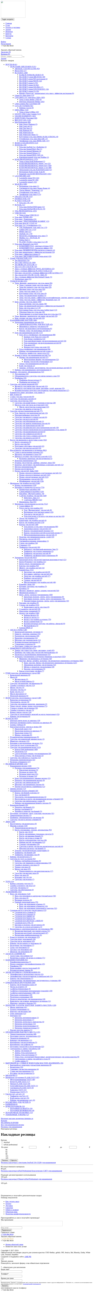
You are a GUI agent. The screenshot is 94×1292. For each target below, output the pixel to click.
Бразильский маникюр (20, 675)
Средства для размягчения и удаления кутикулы (35, 403)
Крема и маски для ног (20, 712)
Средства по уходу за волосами (24, 745)
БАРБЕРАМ (11, 1104)
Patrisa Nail (24, 240)
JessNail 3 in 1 (25, 234)
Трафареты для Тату (19, 1096)
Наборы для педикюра (20, 716)
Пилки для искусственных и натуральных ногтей (40, 473)
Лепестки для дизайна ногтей (37, 576)
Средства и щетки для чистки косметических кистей (41, 846)
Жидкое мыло (21, 679)
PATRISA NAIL (22, 199)
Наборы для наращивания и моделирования (33, 370)
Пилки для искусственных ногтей (34, 475)
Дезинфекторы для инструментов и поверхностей (31, 976)
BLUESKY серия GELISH (31, 87)
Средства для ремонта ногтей (27, 438)
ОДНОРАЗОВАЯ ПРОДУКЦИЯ (20, 983)
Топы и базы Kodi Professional (32, 161)
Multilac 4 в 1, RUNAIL (29, 238)
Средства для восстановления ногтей (26, 411)
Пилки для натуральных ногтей (33, 477)
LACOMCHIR (22, 176)
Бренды (8, 34)
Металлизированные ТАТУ (22, 1080)
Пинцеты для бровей (25, 807)
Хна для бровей (22, 795)
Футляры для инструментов (22, 1073)
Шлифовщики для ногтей (31, 481)
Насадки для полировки (34, 669)
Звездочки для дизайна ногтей (37, 572)
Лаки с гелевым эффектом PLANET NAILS (33, 271)
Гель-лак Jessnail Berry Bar (30, 149)
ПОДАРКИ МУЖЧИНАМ (22, 1110)
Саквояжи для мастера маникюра (24, 1069)
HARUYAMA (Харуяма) (26, 118)
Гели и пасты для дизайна (31, 508)
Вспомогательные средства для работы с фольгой (44, 624)
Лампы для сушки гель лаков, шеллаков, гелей (34, 650)
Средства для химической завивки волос (27, 739)
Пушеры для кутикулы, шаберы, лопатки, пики (35, 463)
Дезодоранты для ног (19, 702)
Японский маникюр (19, 696)
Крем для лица (22, 875)
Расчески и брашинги (20, 762)
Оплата (8, 1204)
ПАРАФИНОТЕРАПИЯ (17, 960)
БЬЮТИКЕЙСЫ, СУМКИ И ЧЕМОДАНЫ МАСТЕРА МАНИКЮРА (34, 1063)
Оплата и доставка (13, 27)
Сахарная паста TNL (24, 923)
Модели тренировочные (25, 467)
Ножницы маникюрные (26, 461)
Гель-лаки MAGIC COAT (26, 223)
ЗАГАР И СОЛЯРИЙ (16, 954)
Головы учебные (18, 725)
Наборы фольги (31, 615)
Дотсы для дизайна (28, 518)
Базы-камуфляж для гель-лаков (33, 304)
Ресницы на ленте (28, 772)
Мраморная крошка (28, 593)
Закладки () (6, 52)
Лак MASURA (22, 260)
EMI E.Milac (21, 110)
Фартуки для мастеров (20, 1011)
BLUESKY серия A (28, 83)
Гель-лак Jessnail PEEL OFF (31, 155)
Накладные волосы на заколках (28, 731)
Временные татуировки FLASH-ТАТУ (22, 1077)
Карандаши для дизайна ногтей (32, 520)
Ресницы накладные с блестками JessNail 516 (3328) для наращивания (28, 1163)
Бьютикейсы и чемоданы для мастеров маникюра (30, 1065)
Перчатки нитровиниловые (27, 1018)
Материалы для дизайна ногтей (25, 483)
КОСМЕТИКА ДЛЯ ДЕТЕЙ (18, 1102)
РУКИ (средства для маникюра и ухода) (23, 673)
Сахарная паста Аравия (25, 912)
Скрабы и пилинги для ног (22, 710)
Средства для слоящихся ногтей (28, 434)
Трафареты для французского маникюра (41, 555)
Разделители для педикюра (27, 636)
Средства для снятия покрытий (24, 384)
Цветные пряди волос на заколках (25, 721)
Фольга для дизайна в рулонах (37, 619)
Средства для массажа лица (27, 873)
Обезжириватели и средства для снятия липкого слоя (37, 376)
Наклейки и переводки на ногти (29, 487)
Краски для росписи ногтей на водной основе (43, 533)
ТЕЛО (10, 881)
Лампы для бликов (23, 1051)
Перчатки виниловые (24, 1020)
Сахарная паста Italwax (25, 919)
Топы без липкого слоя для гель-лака (35, 287)
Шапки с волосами (23, 735)
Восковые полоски (23, 900)
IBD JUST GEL (23, 120)
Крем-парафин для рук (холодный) (25, 968)
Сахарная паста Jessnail (25, 914)
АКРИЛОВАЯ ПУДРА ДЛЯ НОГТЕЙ (36, 324)
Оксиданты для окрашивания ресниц (30, 797)
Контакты (9, 36)
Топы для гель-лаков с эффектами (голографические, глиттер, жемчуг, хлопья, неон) (54, 298)
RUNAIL (20, 205)
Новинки (9, 32)
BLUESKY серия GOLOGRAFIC (34, 89)
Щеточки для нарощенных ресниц (29, 784)
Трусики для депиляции (21, 950)
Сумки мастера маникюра (22, 1071)
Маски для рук (17, 688)
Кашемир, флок (27, 584)
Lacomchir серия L (28, 182)
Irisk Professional (23, 122)
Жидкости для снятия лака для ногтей (31, 386)
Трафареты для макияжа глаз (27, 855)
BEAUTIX (20, 71)
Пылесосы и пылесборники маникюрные (33, 655)
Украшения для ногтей (26, 558)
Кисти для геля (22, 444)
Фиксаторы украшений (29, 611)
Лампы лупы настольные (26, 1055)
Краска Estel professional (26, 749)
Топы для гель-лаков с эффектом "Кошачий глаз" (39, 300)
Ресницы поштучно (28, 774)
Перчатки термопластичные (27, 1028)
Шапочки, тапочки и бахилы (23, 1003)
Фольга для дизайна (29, 613)
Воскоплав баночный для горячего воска (32, 931)
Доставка (9, 1206)
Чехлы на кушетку (18, 987)
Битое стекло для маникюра (31, 564)
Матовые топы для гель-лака (32, 289)
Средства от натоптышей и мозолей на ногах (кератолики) (34, 714)
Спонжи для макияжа (29, 844)
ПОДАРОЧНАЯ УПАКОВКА (19, 1113)
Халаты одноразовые (19, 1009)
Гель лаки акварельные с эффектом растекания (35, 252)
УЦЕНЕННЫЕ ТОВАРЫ (17, 1115)
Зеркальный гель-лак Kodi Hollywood (35, 170)
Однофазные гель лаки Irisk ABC (33, 139)
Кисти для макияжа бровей (31, 836)
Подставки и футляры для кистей (29, 446)
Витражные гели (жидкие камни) (38, 512)
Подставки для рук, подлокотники (25, 1036)
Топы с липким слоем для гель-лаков (35, 285)
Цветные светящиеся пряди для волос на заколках (31, 723)
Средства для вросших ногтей (23, 399)
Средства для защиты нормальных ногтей (32, 423)
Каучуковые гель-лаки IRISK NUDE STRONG (38, 137)
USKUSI (20, 213)
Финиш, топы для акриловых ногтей (35, 331)
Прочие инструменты (24, 469)
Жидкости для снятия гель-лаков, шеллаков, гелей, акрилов (40, 388)
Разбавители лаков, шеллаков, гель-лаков (27, 392)
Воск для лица (21, 898)
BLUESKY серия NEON (30, 81)
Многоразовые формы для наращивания (41, 359)
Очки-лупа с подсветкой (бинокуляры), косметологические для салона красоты (47, 1057)
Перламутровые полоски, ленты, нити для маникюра (46, 601)
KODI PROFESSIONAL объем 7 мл (35, 163)
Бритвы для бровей (23, 809)
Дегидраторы (22, 374)
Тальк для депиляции (19, 947)
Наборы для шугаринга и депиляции (25, 943)
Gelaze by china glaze (24, 95)
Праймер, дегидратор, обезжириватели (27, 372)
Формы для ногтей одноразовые (38, 362)
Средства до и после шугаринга (28, 927)
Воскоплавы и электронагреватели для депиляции (31, 929)
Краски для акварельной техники (38, 531)
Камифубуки (26, 570)
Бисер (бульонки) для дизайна (32, 562)
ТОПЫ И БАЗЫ (18, 281)
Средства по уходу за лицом (23, 859)
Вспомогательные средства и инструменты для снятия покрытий (42, 390)
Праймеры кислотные (29, 382)
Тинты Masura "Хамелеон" (31, 190)
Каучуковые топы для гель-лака (33, 293)
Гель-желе (29, 345)
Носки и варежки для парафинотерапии (27, 964)
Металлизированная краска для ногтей (40, 535)
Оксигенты (21, 751)
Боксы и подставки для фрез (31, 671)
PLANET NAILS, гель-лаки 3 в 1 (33, 242)
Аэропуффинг (26, 506)
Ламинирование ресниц (20, 815)
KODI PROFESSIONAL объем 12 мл (35, 168)
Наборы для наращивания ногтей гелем (36, 351)
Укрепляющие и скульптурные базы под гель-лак (40, 314)
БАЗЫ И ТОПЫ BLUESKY (31, 75)
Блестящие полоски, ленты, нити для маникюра (44, 599)
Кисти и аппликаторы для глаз (33, 840)
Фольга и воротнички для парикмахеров (27, 999)
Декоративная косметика (26, 828)
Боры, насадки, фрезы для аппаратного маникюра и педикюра (50, 663)
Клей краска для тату (19, 1098)
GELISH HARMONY (25, 116)
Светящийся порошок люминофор (34, 541)
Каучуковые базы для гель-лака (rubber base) (38, 310)
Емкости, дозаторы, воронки (27, 634)
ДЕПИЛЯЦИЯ (14, 892)
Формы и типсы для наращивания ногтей (33, 355)
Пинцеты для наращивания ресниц (30, 780)
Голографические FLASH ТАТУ (24, 1086)
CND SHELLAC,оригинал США (30, 97)
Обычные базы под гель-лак (32, 312)
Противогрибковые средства (27, 415)
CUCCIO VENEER (24, 106)
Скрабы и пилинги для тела (22, 886)
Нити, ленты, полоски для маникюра (36, 595)
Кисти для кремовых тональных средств (36, 834)
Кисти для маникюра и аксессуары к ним (28, 440)
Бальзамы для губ (23, 877)
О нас (8, 25)
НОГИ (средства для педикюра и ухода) (23, 698)
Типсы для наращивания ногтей (33, 364)
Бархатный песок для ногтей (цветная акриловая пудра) (42, 560)
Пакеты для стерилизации (21, 978)
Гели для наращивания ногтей (29, 333)
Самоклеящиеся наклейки (31, 492)
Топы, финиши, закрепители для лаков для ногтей (36, 316)
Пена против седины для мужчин (29, 756)
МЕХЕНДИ (11, 1075)
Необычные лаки (23, 279)
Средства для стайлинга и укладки (25, 758)
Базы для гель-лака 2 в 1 (30, 308)
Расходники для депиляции (22, 945)
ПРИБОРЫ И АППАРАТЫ (23, 648)
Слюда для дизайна (28, 543)
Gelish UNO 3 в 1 (27, 230)
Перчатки (15, 1016)
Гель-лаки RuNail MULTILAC (32, 209)
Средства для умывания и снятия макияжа (33, 863)
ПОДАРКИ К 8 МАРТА (21, 1108)
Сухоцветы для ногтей (29, 609)
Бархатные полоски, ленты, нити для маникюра (44, 597)
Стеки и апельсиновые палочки (29, 452)
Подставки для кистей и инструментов (27, 1047)
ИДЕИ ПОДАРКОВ (15, 1106)
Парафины (16, 966)
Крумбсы (24, 588)
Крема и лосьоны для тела (21, 884)
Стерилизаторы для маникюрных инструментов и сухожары (35, 980)
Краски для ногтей (28, 525)
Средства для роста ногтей (26, 419)
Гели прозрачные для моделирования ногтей (42, 343)
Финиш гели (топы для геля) (37, 347)
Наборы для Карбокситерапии (28, 861)
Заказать (5, 1286)
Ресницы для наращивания (27, 768)
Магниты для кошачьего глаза (28, 454)
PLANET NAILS (22, 201)
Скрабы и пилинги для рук (22, 685)
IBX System (16, 395)
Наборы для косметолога (21, 857)
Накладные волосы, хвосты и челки (26, 727)
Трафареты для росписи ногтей (37, 553)
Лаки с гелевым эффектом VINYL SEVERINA (34, 269)
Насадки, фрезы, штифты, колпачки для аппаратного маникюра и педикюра (51, 661)
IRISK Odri (25, 232)
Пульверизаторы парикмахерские (24, 737)
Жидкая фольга (31, 626)
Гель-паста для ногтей (34, 514)
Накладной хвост (23, 729)
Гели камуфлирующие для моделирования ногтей (45, 341)
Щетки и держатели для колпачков (39, 667)
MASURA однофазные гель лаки (33, 236)
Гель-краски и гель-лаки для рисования (41, 527)
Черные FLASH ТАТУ (20, 1084)
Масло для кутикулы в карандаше (34, 407)
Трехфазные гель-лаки (30, 194)
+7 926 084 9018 (7, 1239)
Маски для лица (23, 869)
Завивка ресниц (18, 789)
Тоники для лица (22, 867)
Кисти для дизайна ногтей (31, 522)
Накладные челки (23, 733)
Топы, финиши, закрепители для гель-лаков (33, 283)
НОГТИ (11, 64)
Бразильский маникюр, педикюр (29, 632)
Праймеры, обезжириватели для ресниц (27, 818)
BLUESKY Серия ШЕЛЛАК (32, 77)
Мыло (13, 677)
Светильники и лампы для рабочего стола (32, 1059)
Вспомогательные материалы (27, 642)
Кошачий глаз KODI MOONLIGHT (35, 174)
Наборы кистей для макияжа (32, 842)
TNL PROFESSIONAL (26, 211)
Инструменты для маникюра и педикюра (28, 450)
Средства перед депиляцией (23, 939)
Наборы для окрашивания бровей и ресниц (33, 803)
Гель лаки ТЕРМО (23, 217)
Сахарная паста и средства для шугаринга (28, 910)
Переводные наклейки (29, 489)
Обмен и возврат (12, 1210)
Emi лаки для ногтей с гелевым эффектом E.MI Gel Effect (39, 273)
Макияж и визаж (19, 826)
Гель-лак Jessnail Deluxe (29, 153)
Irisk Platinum (25, 130)
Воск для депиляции (20, 894)
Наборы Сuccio (26, 108)
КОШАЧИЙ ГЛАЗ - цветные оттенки (36, 246)
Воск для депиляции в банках (32, 904)
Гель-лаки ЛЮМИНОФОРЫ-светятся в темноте (35, 250)
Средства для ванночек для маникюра (26, 683)
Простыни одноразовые (21, 995)
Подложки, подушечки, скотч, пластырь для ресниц (32, 813)
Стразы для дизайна (29, 605)
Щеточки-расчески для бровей (32, 848)
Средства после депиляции (22, 941)
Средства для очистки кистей (28, 448)
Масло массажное (18, 694)
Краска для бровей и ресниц (27, 793)
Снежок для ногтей (32, 580)
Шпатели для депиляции (21, 952)
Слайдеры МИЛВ (33, 500)
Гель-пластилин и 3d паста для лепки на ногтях (44, 516)
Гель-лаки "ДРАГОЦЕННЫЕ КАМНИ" (32, 221)
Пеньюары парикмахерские (22, 760)
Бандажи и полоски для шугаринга (30, 925)
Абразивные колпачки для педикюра (40, 665)
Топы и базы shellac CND (30, 100)
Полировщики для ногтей (31, 479)
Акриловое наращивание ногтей (29, 322)
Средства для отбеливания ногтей (29, 421)
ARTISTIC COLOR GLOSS (27, 69)
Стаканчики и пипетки (25, 644)
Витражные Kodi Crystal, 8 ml (32, 172)
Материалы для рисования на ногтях (31, 504)
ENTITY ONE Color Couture (28, 114)
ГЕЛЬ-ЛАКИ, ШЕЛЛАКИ (23, 67)
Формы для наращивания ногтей (33, 357)
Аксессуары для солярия (21, 956)
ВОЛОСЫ (12, 718)
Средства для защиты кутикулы (28, 409)
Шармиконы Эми (27, 502)
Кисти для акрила (23, 442)
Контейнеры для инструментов (23, 1042)
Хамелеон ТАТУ (18, 1090)
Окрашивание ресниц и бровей (24, 791)
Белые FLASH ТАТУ (20, 1082)
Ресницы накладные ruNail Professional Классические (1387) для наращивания (31, 1171)
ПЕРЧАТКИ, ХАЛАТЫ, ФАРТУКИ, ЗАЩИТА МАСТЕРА (31, 1005)
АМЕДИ (27, 1257)
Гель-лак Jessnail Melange (30, 151)
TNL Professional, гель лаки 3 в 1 (33, 227)
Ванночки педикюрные (20, 700)
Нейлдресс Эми (32, 498)
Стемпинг (25, 545)
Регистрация (6, 44)
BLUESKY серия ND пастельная (33, 79)
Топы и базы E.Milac (29, 112)
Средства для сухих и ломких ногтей (30, 436)
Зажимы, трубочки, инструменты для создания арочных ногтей (45, 368)
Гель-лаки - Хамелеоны (25, 219)
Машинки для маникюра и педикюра (35, 659)
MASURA (21, 184)
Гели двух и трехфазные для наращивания (37, 335)
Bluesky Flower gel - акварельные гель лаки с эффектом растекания (46, 93)
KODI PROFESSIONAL (26, 159)
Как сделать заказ (12, 1201)
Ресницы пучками (28, 776)
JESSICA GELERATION (26, 143)
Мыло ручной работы (24, 681)
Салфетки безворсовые (20, 989)
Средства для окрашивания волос (25, 747)
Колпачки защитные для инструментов (35, 459)
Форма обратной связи (14, 1244)
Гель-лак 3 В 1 (26, 203)
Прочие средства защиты (21, 1030)
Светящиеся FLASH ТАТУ (22, 1088)
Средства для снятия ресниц (27, 782)
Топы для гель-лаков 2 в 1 (30, 291)
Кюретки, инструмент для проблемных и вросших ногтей (39, 465)
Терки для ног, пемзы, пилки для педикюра (28, 706)
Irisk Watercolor (26, 133)
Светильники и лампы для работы (25, 1049)
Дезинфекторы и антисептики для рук (26, 974)
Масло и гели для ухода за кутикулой (31, 405)
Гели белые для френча (34, 339)
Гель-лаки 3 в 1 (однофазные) (28, 225)
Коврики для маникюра (21, 1040)
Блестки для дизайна (29, 566)
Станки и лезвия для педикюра (24, 708)
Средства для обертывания (22, 890)
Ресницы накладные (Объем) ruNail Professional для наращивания (26, 1179)
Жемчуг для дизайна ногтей (31, 568)
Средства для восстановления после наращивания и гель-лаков (41, 430)
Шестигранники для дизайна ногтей (40, 582)
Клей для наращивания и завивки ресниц (33, 778)
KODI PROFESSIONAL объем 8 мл (35, 166)
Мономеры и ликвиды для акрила (33, 326)
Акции (8, 29)
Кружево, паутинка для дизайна (33, 586)
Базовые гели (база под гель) (36, 337)
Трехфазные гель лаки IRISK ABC (34, 141)
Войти (3, 42)
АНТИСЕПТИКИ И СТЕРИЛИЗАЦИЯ (23, 972)
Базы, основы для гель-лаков (28, 302)
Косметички (16, 1067)
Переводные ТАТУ (19, 1092)
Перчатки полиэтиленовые (26, 1026)
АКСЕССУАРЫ (18, 630)
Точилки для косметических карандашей (32, 851)
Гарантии (9, 1208)
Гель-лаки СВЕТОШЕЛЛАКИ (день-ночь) (33, 256)
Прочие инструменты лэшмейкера (30, 787)
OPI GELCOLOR (23, 196)
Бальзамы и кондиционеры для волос (26, 743)
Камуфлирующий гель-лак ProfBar (34, 157)
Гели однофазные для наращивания (34, 349)
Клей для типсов (27, 366)
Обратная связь (11, 1212)
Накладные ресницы (28, 770)
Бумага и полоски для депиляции (25, 937)
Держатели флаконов (19, 1038)
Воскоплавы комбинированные (28, 935)
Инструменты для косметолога (23, 824)
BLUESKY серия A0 (29, 85)
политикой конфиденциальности (32, 1284)
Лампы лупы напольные (25, 1053)
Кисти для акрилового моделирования (35, 329)
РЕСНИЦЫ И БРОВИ (16, 764)
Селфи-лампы (21, 1061)
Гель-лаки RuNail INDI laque (32, 207)
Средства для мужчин (24, 879)
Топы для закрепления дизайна (32, 296)
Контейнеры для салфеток (21, 1044)
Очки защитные (18, 1014)
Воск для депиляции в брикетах (33, 906)
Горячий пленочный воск (26, 902)
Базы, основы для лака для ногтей (30, 318)
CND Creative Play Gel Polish (27, 104)
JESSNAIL (20, 145)
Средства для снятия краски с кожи (30, 801)
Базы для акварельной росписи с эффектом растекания (42, 306)
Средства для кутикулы (21, 401)
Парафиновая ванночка (20, 962)
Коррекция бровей (19, 805)
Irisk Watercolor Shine (28, 135)
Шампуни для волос (19, 741)
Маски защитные (18, 1007)
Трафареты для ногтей (29, 547)
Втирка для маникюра (25, 485)
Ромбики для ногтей (33, 578)
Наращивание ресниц (20, 766)
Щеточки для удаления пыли (28, 640)
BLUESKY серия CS (29, 91)
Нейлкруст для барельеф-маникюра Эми (41, 549)
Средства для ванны (19, 888)
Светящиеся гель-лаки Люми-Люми (34, 188)
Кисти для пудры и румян (30, 838)
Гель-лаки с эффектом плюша (27, 254)
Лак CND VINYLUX (25, 263)
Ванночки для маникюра (26, 638)
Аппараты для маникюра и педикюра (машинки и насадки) (40, 657)
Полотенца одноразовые (21, 997)
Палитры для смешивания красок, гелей (36, 537)
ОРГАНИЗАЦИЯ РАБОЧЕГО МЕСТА (23, 1032)
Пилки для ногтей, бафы (26, 471)
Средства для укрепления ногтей (29, 426)
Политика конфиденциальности (18, 1214)
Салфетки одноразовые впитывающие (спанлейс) (31, 991)
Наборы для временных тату (22, 1100)
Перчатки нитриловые (25, 1024)
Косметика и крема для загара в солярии (27, 958)
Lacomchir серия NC (28, 180)
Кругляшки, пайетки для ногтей (38, 574)
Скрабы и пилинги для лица (27, 865)
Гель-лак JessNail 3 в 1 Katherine (33, 147)
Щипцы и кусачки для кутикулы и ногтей (33, 456)
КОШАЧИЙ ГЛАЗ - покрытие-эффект (36, 248)
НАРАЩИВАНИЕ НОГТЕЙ (23, 320)
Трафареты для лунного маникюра (38, 551)
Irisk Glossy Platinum (28, 124)
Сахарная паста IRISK (25, 917)
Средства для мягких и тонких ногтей (31, 417)
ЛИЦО (10, 822)
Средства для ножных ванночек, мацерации (28, 704)
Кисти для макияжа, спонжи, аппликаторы (33, 830)
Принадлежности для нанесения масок (36, 871)
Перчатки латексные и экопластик (29, 1022)
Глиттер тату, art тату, (15, 1094)
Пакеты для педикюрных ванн (23, 985)
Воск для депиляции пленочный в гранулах (38, 908)
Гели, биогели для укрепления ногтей (31, 413)
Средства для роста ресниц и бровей (25, 820)
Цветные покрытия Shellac (31, 102)
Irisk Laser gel (25, 126)
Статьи (8, 38)
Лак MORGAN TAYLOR (26, 265)
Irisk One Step (25, 128)
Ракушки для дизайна (29, 603)
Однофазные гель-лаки (29, 192)
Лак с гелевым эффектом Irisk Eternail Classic (33, 277)
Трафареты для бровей (25, 853)
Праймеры (20, 378)
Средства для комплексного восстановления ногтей (37, 428)
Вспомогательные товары (21, 970)
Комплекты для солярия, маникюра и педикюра (30, 1001)
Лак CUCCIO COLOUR (26, 267)
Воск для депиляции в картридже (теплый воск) (35, 896)
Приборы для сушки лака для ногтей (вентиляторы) (36, 652)
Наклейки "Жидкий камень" (31, 494)
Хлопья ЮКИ (26, 628)
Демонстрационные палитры (23, 1034)
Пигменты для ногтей (29, 539)
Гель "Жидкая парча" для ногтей (38, 510)
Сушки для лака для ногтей (22, 397)
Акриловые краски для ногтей (37, 529)
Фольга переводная (33, 622)
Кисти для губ (26, 832)
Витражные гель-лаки (29, 186)
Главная (9, 23)
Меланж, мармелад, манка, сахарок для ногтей (39, 591)
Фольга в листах (31, 617)
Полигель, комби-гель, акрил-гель (34, 353)
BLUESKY (21, 73)
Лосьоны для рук (18, 690)
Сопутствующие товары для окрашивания (33, 754)
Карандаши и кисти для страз (36, 607)
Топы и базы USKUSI (29, 215)
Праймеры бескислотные (30, 380)
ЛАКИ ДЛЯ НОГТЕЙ (21, 258)
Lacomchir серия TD (29, 178)
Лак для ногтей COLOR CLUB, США (31, 275)
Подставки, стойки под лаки (27, 646)
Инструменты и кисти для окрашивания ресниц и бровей (39, 799)
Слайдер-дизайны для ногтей (33, 496)
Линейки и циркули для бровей (28, 811)
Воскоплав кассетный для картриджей (31, 933)
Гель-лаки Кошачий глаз (26, 244)
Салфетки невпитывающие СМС (24, 993)
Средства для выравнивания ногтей (30, 432)
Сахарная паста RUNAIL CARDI (29, 921)
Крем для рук (17, 692)
